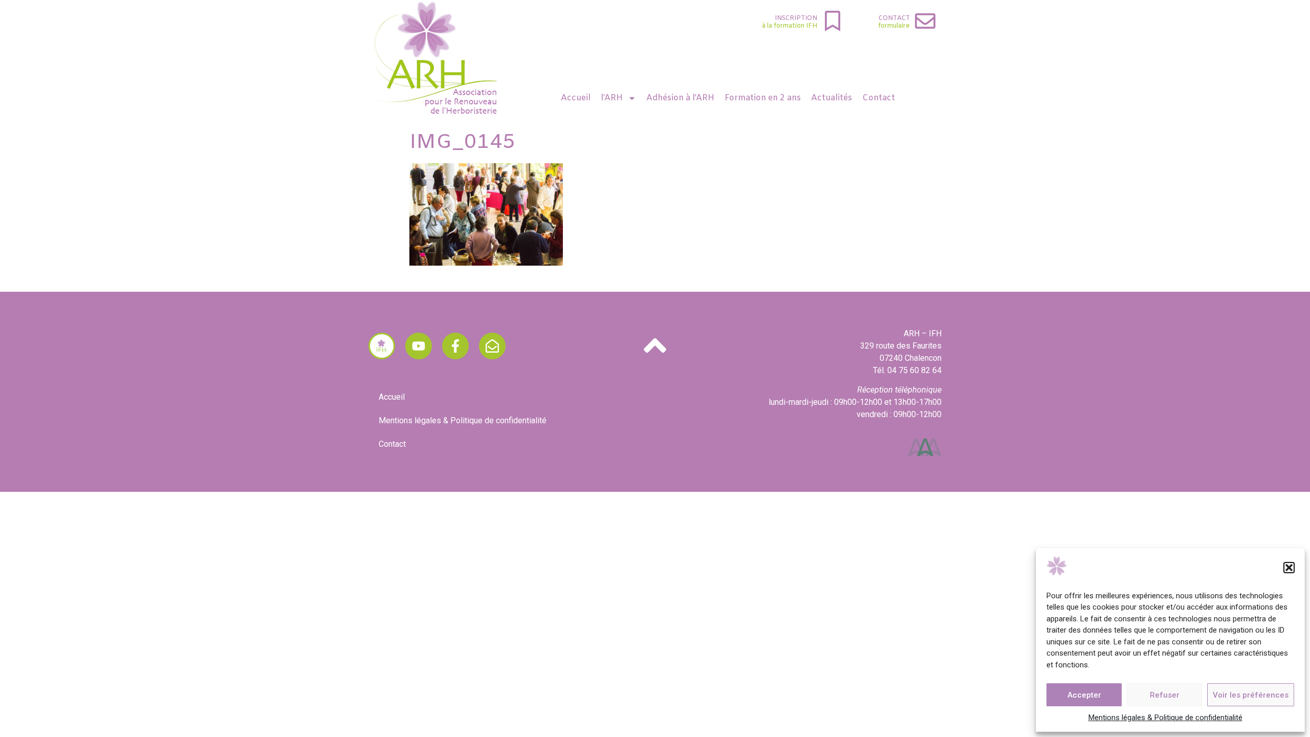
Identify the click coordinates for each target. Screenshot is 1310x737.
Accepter (1084, 695)
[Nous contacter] (492, 346)
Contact (894, 18)
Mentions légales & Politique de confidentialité (1165, 717)
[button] (1289, 567)
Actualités (831, 98)
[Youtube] (418, 346)
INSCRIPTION (796, 18)
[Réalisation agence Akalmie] (925, 447)
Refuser (1165, 695)
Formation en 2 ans (763, 98)
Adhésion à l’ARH (680, 98)
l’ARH (612, 98)
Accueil (576, 98)
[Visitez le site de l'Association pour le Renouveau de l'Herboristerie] (381, 346)
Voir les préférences (1251, 695)
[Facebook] (455, 346)
